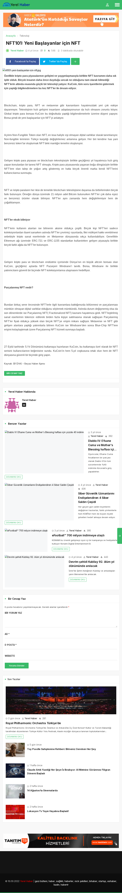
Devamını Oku (13, 477)
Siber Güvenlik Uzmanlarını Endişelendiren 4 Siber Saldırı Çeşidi (96, 498)
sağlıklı (59, 881)
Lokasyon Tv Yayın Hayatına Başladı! (48, 811)
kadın (56, 884)
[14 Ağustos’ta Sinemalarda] (15, 791)
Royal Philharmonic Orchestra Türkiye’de (33, 723)
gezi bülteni (41, 881)
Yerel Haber (17, 50)
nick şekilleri (81, 881)
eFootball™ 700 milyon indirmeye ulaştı (78, 535)
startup (102, 881)
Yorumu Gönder (16, 665)
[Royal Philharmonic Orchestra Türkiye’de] (61, 700)
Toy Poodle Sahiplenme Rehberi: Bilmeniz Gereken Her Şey (61, 749)
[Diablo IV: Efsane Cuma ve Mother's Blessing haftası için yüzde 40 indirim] (44, 451)
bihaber (93, 881)
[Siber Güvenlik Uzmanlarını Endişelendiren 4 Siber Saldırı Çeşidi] (39, 501)
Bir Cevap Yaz (15, 373)
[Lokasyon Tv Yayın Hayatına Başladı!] (15, 811)
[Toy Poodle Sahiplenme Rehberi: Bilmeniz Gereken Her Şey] (15, 749)
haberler (68, 881)
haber (52, 881)
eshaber (111, 881)
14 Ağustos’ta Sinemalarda (42, 790)
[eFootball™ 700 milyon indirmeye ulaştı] (26, 540)
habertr (64, 884)
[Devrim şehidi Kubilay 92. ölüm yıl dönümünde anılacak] (34, 571)
